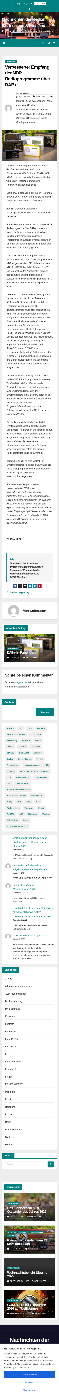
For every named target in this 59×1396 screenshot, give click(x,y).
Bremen (10, 747)
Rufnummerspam (14, 1129)
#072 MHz (41, 96)
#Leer (19, 114)
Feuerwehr (10, 1031)
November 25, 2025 (20, 1313)
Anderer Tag (12, 741)
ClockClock (35, 747)
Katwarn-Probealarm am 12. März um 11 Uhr (27, 1242)
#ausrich (20, 101)
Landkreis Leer (41, 777)
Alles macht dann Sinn (16, 735)
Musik (8, 1099)
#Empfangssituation (26, 109)
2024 (30, 728)
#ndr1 (41, 114)
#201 (50, 96)
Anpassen (29, 1382)
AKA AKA (41, 728)
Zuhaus (26, 820)
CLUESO (10, 753)
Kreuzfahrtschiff (23, 777)
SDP (21, 814)
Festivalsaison (13, 765)
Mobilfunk (10, 1092)
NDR (19, 802)
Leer (9, 784)
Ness (38, 802)
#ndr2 (48, 114)
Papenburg (28, 808)
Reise (8, 1122)
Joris (9, 777)
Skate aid (10, 1137)
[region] (29, 1370)
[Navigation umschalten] (54, 43)
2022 (21, 728)
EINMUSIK (38, 753)
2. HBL (8, 978)
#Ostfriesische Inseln (36, 118)
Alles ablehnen (29, 1390)
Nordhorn (10, 1107)
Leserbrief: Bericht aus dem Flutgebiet (32, 916)
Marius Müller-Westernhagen (19, 790)
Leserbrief (10, 1069)
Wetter (8, 1144)
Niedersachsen (13, 808)
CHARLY (22, 747)
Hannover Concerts (32, 765)
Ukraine (45, 814)
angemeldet (21, 682)
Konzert (9, 1054)
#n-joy (26, 114)
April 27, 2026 (17, 1217)
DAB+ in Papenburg (19, 592)
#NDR (33, 114)
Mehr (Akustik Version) (16, 796)
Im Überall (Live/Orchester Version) (34, 771)
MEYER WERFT (37, 796)
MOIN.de (17, 935)
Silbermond (32, 814)
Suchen (9, 702)
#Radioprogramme (25, 122)
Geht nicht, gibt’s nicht (36, 935)
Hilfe (47, 765)
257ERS (10, 728)
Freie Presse (11, 1039)
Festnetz (9, 1024)
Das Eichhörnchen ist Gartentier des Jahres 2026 (26, 1209)
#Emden (31, 105)
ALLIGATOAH (35, 735)
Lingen (8, 1077)
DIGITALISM (24, 753)
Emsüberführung (25, 759)
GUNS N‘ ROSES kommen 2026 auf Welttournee (26, 1306)
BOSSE (38, 741)
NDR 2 (28, 802)
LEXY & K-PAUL (22, 784)
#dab (49, 101)
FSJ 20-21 (10, 1046)
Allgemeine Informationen (18, 986)
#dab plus (21, 105)
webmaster (25, 93)
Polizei (41, 808)
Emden (10, 759)
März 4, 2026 (16, 1249)
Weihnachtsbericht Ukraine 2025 (27, 1274)
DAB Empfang (11, 61)
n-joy (9, 802)
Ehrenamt (10, 1016)
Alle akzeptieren (29, 1374)
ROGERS (10, 814)
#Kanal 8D (42, 109)
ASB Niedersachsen (15, 994)
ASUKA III (26, 741)
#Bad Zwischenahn (35, 101)
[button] (43, 43)
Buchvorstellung (13, 1001)
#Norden (20, 118)
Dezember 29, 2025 (20, 1281)
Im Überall (11, 771)
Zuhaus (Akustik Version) (17, 826)
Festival (40, 759)
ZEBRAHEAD (12, 820)
